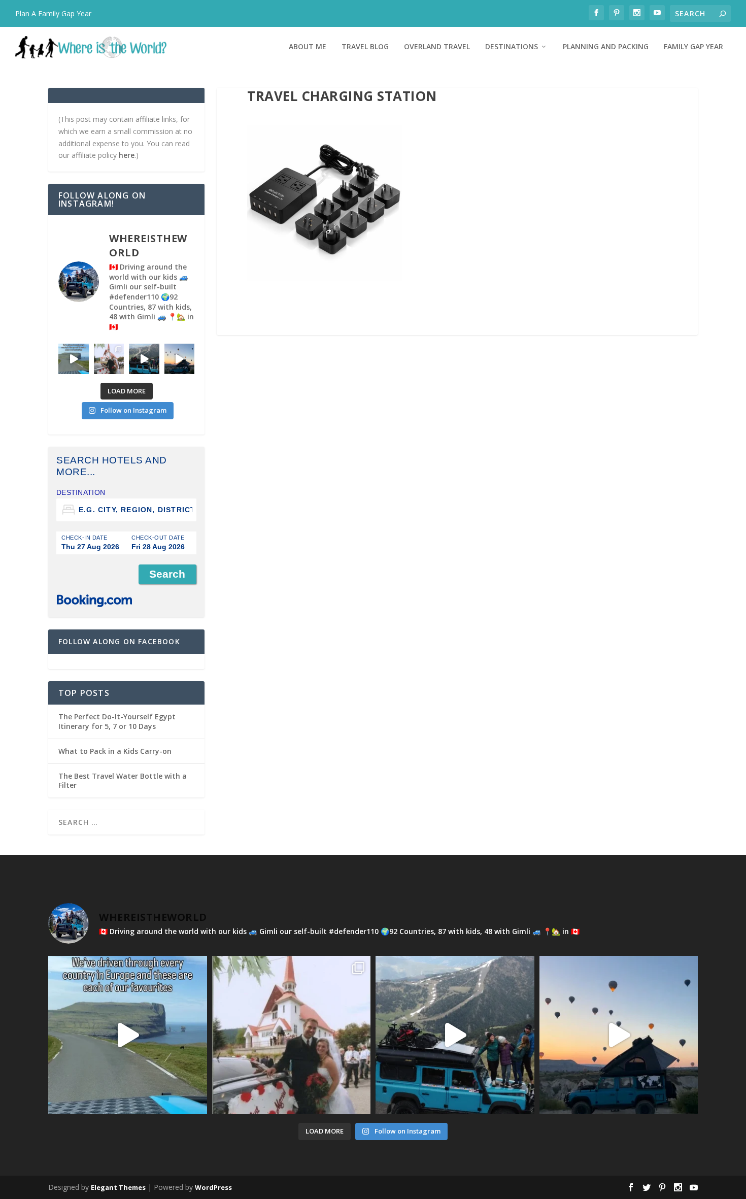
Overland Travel (437, 47)
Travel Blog (365, 47)
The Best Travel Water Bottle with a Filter (122, 780)
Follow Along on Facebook (119, 641)
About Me (307, 47)
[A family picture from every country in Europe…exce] (144, 359)
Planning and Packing (606, 47)
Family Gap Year (693, 47)
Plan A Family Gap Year (53, 13)
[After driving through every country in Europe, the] (73, 359)
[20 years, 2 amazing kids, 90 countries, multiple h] (109, 359)
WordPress (213, 1187)
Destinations (511, 47)
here (126, 155)
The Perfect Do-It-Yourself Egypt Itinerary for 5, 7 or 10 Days (117, 721)
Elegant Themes (118, 1187)
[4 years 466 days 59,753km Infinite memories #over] (179, 359)
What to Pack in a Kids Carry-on (115, 751)
